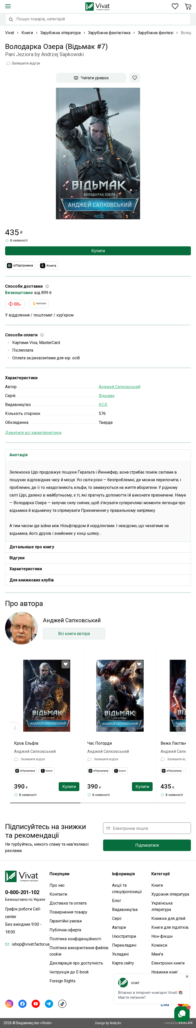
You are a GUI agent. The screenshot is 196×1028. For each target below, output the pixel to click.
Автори (119, 927)
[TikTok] (62, 1004)
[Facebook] (22, 1004)
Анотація (18, 454)
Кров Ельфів (26, 743)
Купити (98, 250)
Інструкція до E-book (69, 972)
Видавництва (125, 909)
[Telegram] (49, 1004)
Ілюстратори (124, 936)
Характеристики (25, 568)
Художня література (170, 894)
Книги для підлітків (170, 927)
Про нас (57, 885)
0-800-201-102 (22, 892)
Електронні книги (168, 963)
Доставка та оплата (68, 903)
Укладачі (120, 954)
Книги (157, 885)
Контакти (58, 894)
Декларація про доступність (76, 963)
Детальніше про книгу (31, 546)
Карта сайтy (123, 963)
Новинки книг (164, 972)
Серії (116, 918)
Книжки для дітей (168, 918)
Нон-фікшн (162, 936)
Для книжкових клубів (31, 580)
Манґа (157, 954)
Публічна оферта (65, 930)
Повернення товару (68, 912)
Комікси (159, 945)
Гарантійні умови (66, 921)
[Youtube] (36, 1004)
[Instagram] (9, 1004)
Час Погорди (99, 743)
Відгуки (16, 557)
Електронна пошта (130, 828)
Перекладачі (124, 945)
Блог (116, 900)
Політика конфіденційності (75, 938)
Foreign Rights (63, 981)
